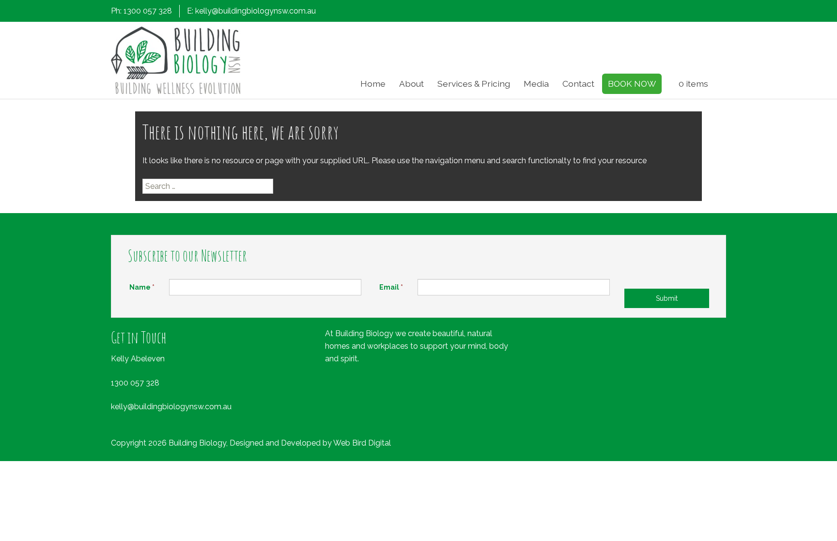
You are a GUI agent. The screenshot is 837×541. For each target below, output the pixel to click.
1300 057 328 (135, 382)
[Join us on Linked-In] (703, 12)
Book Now (632, 83)
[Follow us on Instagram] (687, 12)
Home (373, 83)
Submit (667, 298)
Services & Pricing (473, 83)
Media (536, 83)
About (411, 83)
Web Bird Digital (362, 443)
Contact (578, 83)
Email (391, 287)
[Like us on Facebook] (671, 12)
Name (142, 287)
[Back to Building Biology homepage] (175, 59)
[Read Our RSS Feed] (719, 12)
